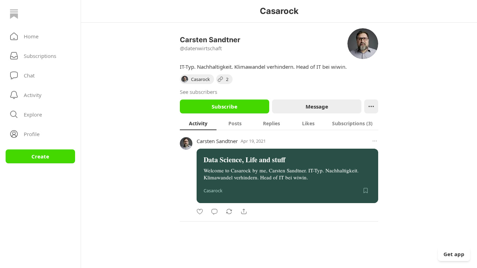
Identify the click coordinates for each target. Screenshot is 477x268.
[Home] (14, 14)
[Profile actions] (371, 106)
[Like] (200, 211)
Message (317, 106)
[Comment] (214, 211)
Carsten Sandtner (217, 140)
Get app (453, 254)
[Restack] (229, 211)
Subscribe (224, 106)
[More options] (374, 141)
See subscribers (198, 91)
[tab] (198, 123)
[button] (40, 36)
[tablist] (279, 123)
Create (40, 156)
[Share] (244, 211)
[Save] (365, 190)
